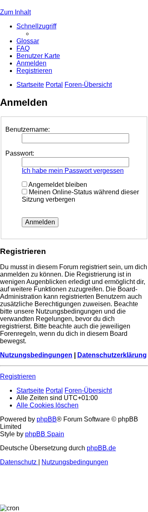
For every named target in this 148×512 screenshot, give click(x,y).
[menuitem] (27, 40)
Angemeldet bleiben (57, 184)
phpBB (47, 419)
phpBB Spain (44, 434)
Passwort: (19, 153)
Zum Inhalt (15, 12)
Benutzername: (27, 129)
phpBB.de (101, 448)
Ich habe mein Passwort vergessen (73, 170)
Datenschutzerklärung (112, 354)
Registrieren (18, 376)
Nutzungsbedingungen (36, 354)
